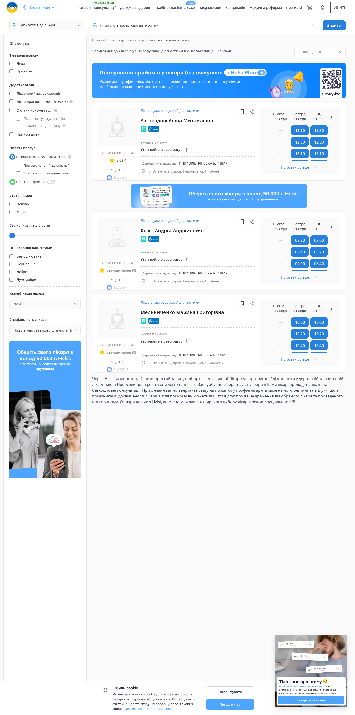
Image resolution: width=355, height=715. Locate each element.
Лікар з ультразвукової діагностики (170, 110)
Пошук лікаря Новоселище (125, 40)
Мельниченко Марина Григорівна (182, 312)
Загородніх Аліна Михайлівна (177, 120)
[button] (71, 101)
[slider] (12, 235)
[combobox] (203, 25)
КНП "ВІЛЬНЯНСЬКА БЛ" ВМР (203, 163)
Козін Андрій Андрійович (171, 230)
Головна (98, 40)
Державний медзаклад (159, 163)
